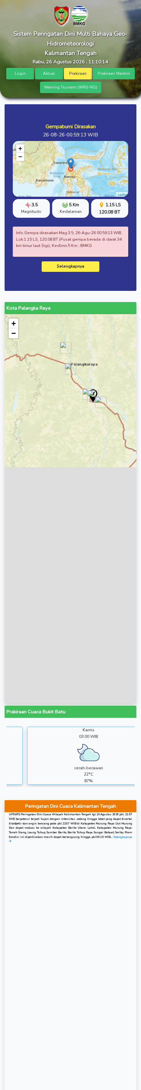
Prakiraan (78, 73)
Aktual (49, 73)
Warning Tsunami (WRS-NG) (70, 87)
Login (20, 73)
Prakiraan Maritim (114, 73)
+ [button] (20, 148)
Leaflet (122, 194)
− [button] (20, 156)
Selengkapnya (70, 266)
